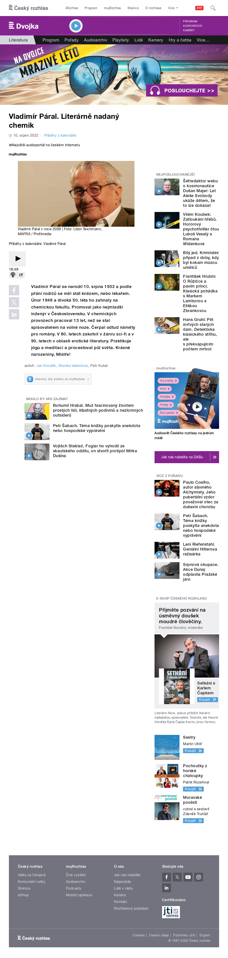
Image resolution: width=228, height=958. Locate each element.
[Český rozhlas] (28, 8)
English (205, 935)
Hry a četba (180, 39)
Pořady (72, 39)
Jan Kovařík (46, 366)
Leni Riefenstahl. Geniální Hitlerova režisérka (200, 549)
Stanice (133, 8)
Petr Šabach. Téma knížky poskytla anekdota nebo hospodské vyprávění (96, 428)
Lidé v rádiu (123, 888)
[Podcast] (13, 275)
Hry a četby (166, 380)
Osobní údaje (159, 935)
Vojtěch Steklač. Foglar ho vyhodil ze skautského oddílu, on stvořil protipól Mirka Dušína (95, 451)
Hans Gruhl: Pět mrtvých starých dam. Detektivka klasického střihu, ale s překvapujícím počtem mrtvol (200, 334)
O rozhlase (153, 8)
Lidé (138, 39)
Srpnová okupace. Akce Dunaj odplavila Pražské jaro (200, 572)
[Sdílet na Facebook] (14, 290)
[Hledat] (213, 8)
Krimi (163, 388)
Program (91, 8)
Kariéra (120, 895)
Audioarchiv (192, 25)
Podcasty (73, 888)
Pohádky (165, 396)
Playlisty (120, 39)
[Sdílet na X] (14, 302)
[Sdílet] (21, 275)
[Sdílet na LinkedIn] (14, 314)
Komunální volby (31, 882)
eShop (23, 895)
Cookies (139, 935)
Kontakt (120, 902)
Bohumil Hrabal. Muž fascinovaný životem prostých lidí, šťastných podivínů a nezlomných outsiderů (98, 410)
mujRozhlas (112, 8)
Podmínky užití (184, 935)
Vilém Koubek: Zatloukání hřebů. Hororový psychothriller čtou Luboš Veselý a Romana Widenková (201, 229)
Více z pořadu (169, 476)
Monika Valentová (73, 366)
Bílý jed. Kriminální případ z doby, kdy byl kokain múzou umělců (201, 260)
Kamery (189, 30)
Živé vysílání (167, 412)
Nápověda (122, 882)
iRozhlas (72, 8)
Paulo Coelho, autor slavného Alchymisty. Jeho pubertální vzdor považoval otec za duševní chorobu (200, 494)
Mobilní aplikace (79, 895)
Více (203, 39)
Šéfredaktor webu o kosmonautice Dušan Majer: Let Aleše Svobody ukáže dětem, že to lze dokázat (200, 193)
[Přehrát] (17, 259)
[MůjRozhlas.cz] (18, 155)
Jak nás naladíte (127, 875)
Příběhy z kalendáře (60, 135)
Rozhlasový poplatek (131, 908)
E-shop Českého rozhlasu (181, 598)
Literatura (18, 39)
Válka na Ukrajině (32, 875)
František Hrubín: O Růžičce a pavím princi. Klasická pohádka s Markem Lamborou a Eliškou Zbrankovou (200, 293)
